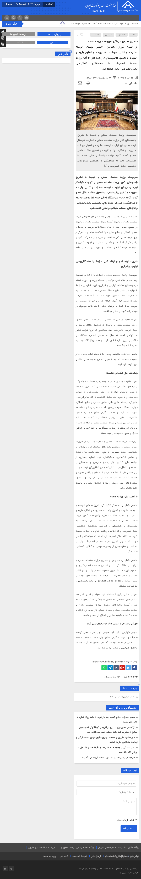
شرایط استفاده (79, 856)
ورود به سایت (49, 856)
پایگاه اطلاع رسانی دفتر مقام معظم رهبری (118, 847)
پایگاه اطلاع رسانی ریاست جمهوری (77, 847)
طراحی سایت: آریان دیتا (128, 872)
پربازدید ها (54, 34)
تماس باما (134, 856)
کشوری (96, 35)
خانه (133, 35)
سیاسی (108, 35)
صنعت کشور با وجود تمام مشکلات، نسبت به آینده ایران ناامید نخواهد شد (104, 23)
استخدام (109, 856)
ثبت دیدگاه (128, 829)
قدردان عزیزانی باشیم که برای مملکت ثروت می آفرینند (108, 758)
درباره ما (122, 856)
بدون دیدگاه (110, 677)
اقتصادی (121, 35)
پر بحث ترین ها (18, 34)
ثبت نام (64, 856)
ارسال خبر (96, 856)
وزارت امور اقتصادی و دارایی (41, 847)
